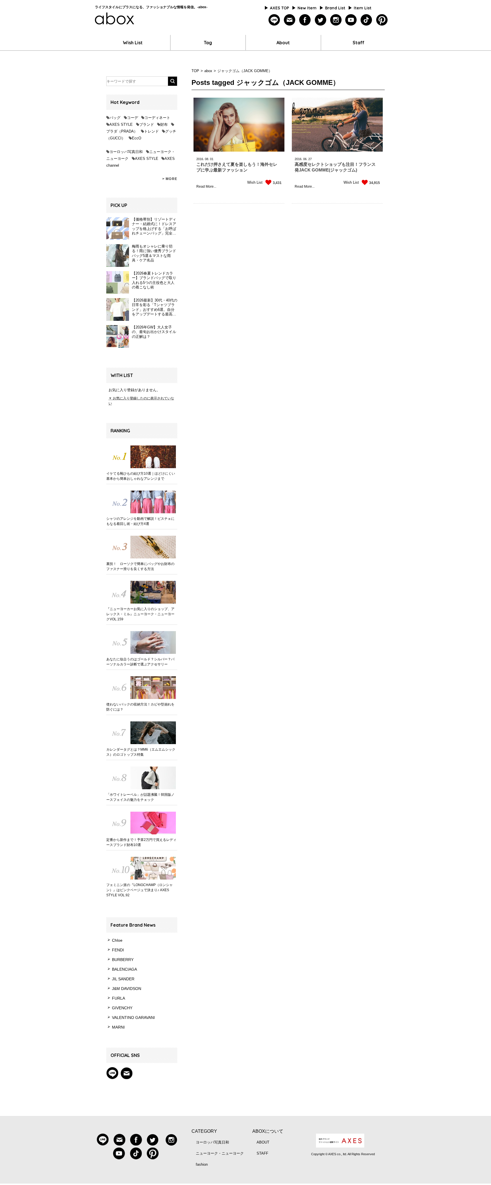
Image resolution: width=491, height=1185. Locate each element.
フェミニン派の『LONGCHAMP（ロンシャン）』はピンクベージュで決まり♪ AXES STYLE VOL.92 (139, 890)
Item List (362, 8)
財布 (164, 124)
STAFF (262, 1153)
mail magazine (126, 1073)
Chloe (117, 940)
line (274, 20)
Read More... (206, 187)
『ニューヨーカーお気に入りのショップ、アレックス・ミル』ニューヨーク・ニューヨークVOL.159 (140, 614)
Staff (358, 42)
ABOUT (263, 1142)
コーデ (132, 118)
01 (211, 159)
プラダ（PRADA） (122, 131)
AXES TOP (279, 8)
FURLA (118, 998)
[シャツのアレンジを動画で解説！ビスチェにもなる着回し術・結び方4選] (141, 502)
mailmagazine (290, 20)
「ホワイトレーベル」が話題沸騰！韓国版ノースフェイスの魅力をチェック (140, 797)
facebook (305, 20)
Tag (208, 42)
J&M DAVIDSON (126, 988)
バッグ (114, 118)
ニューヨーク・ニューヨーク (220, 1153)
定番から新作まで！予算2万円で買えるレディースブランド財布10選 (141, 842)
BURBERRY (123, 959)
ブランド (146, 124)
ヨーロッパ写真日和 (126, 152)
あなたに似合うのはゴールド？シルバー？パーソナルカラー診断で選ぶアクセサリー (140, 661)
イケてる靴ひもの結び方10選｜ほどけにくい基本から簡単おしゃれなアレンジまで (140, 476)
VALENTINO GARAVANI (133, 1017)
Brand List (335, 8)
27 (310, 159)
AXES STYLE (121, 124)
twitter (320, 20)
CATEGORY (204, 1131)
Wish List (133, 42)
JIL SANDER (123, 979)
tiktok (366, 20)
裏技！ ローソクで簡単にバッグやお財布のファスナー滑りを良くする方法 (140, 566)
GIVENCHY (122, 1008)
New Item (307, 8)
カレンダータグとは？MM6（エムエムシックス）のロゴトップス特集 (140, 752)
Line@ (112, 1073)
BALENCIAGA (124, 969)
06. (305, 159)
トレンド (151, 131)
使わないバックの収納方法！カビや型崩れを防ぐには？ (140, 706)
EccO (136, 138)
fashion (202, 1164)
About (283, 42)
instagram (336, 20)
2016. (200, 159)
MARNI (118, 1027)
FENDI (118, 950)
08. (207, 159)
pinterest (382, 20)
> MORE (169, 179)
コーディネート (157, 118)
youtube (351, 20)
